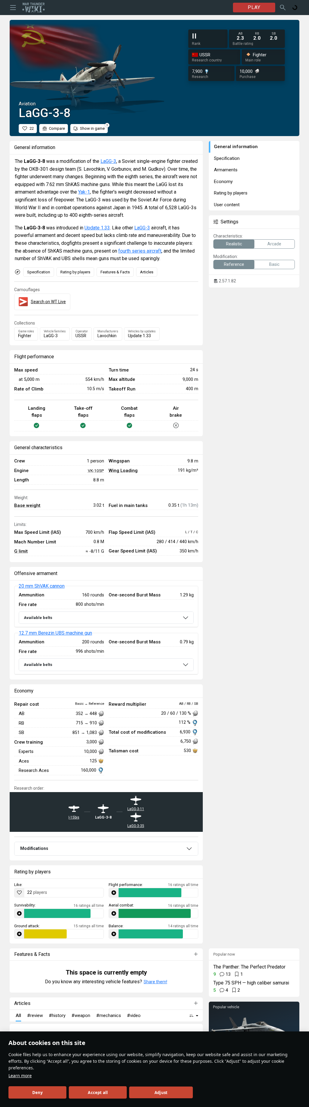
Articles (146, 272)
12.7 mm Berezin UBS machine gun (55, 633)
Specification (38, 272)
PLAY (254, 7)
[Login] (295, 8)
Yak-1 (84, 192)
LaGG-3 (108, 161)
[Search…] (283, 8)
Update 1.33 (97, 228)
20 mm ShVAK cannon (42, 586)
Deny (37, 1092)
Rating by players (75, 272)
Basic (274, 264)
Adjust (160, 1092)
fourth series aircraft (139, 251)
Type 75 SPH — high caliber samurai (251, 983)
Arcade (274, 243)
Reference (234, 264)
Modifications (34, 848)
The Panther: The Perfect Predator (249, 967)
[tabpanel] (106, 630)
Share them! (155, 981)
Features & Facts (115, 272)
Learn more (20, 1075)
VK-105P (96, 470)
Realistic (234, 243)
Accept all (98, 1092)
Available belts (38, 617)
